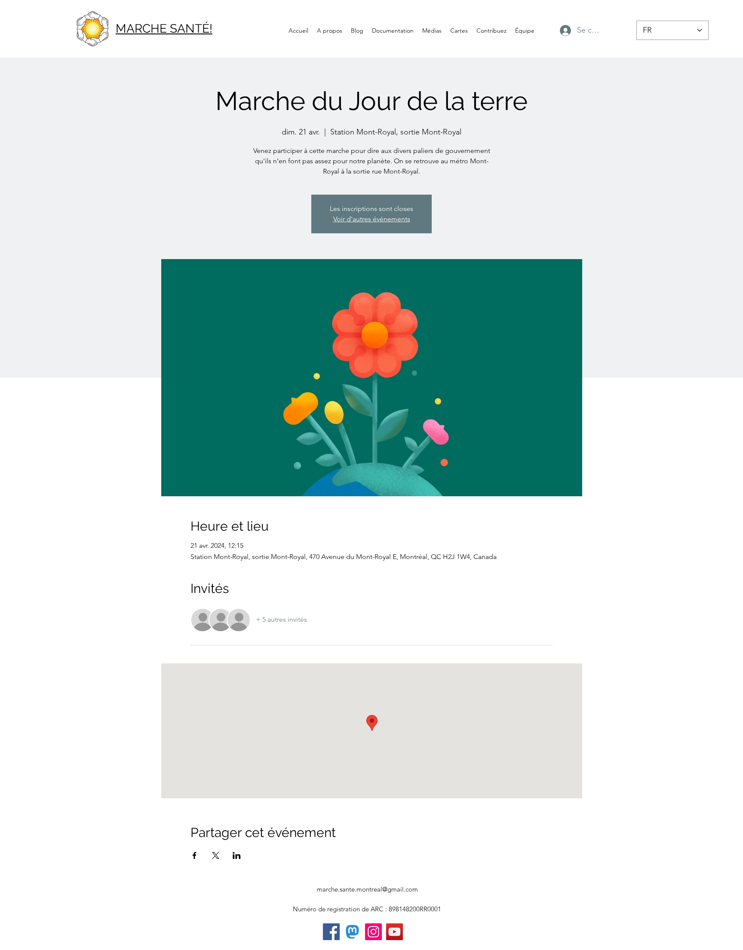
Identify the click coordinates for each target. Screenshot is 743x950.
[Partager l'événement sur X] (216, 855)
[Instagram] (373, 931)
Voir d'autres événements (371, 219)
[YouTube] (394, 931)
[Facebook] (331, 931)
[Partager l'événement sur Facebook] (194, 855)
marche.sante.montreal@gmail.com (367, 889)
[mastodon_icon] (352, 931)
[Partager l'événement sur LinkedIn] (237, 855)
